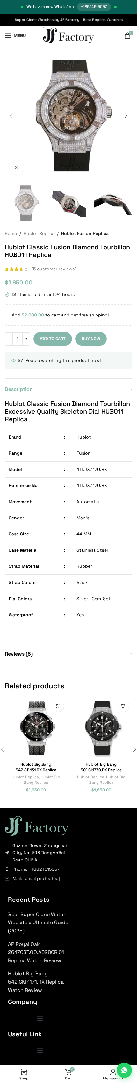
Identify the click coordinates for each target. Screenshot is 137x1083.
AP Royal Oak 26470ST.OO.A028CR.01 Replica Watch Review (36, 952)
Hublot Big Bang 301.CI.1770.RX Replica (101, 767)
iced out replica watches (23, 1062)
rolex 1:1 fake (15, 1033)
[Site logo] (68, 35)
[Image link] (36, 825)
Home (11, 233)
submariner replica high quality (27, 1037)
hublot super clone (19, 1059)
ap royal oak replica (19, 1049)
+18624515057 (94, 6)
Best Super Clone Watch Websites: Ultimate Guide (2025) (38, 922)
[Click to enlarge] (17, 167)
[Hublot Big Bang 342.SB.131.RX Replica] (36, 728)
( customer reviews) (54, 269)
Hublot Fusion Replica (85, 233)
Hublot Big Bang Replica (42, 780)
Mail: (36, 878)
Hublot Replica (39, 233)
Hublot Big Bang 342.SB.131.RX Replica (36, 767)
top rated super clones (22, 1030)
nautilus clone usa (19, 1046)
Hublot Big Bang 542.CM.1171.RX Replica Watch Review (36, 981)
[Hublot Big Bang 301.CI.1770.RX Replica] (101, 728)
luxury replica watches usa (24, 1027)
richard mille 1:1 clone (20, 1053)
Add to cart (53, 338)
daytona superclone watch (25, 1040)
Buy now (91, 338)
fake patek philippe (19, 1043)
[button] (11, 115)
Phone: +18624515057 (36, 869)
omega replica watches (22, 1056)
